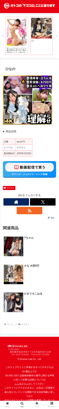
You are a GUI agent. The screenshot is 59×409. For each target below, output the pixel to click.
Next (56, 36)
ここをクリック (23, 383)
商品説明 (11, 131)
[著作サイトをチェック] (16, 202)
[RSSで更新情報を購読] (29, 210)
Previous (2, 36)
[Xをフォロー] (43, 202)
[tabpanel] (17, 36)
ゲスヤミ (10, 188)
